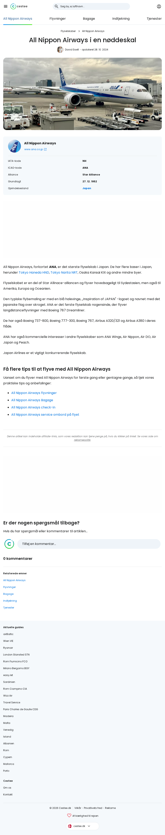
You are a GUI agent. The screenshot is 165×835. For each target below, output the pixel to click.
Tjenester (154, 18)
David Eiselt (72, 49)
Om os (7, 787)
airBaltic (8, 634)
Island (7, 736)
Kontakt (7, 794)
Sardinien (9, 682)
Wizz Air (7, 695)
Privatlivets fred (93, 808)
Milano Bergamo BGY (16, 668)
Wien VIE (8, 641)
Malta (6, 723)
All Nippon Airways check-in (33, 407)
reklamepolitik (82, 440)
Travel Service (11, 702)
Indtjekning (121, 18)
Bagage (89, 18)
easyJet (8, 675)
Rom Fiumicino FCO (15, 661)
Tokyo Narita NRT (64, 272)
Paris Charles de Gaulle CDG (20, 709)
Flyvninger (58, 18)
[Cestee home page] (18, 6)
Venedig (8, 729)
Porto (6, 770)
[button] (5, 6)
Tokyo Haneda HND (34, 272)
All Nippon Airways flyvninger (34, 393)
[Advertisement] (82, 229)
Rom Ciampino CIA (15, 688)
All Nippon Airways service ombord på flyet (45, 414)
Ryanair (8, 647)
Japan (86, 188)
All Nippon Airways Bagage (32, 400)
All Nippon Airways (17, 18)
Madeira (8, 716)
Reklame (110, 808)
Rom (6, 750)
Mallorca (8, 764)
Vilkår (77, 808)
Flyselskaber (68, 31)
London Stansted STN (16, 654)
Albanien (8, 743)
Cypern (7, 757)
